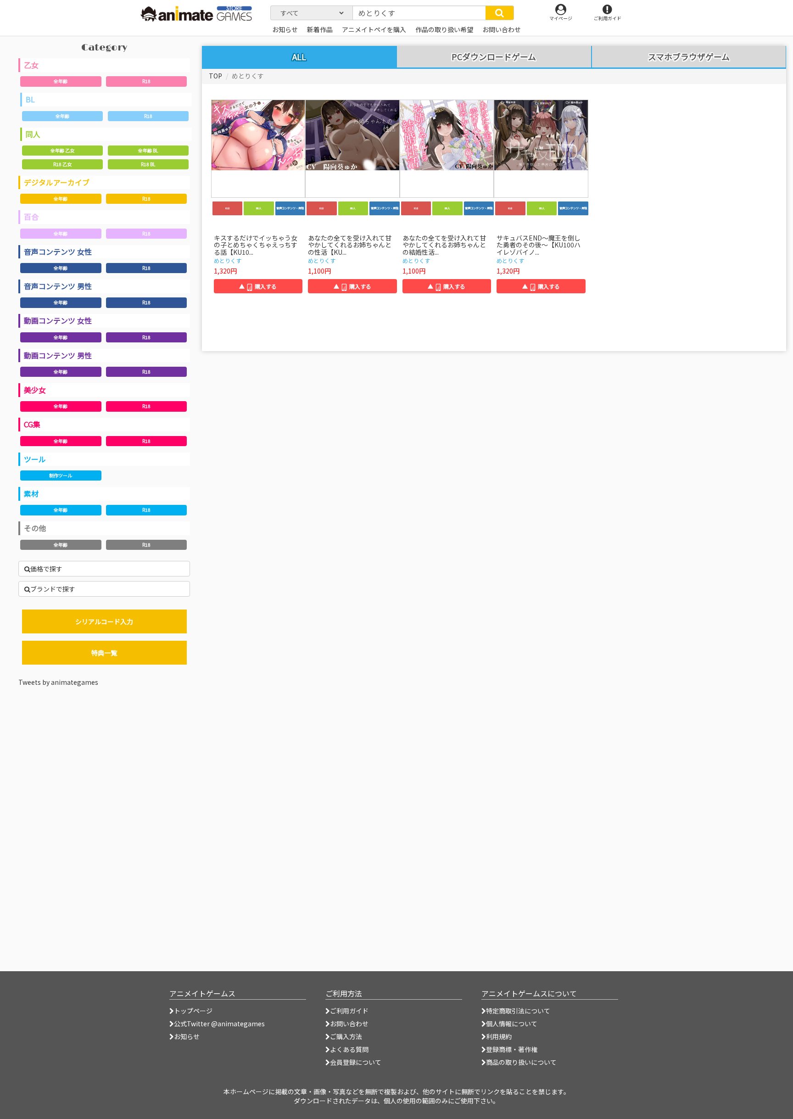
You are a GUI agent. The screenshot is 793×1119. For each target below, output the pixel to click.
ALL (299, 56)
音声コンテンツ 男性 (58, 285)
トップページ (193, 1010)
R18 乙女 (62, 164)
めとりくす (227, 260)
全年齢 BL (148, 150)
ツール (35, 458)
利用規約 (499, 1036)
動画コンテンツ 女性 (58, 320)
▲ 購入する (258, 286)
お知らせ (187, 1036)
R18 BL (148, 164)
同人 (33, 134)
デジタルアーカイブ (56, 182)
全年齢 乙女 (62, 150)
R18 (146, 81)
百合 (31, 216)
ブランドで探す (52, 588)
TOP (215, 75)
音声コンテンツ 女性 (58, 251)
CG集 (32, 424)
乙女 (31, 64)
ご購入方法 (346, 1036)
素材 (31, 493)
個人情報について (511, 1023)
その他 (35, 527)
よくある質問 (349, 1049)
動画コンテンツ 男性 (58, 355)
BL (30, 99)
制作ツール (60, 475)
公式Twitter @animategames (219, 1023)
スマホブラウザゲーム (689, 57)
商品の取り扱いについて (521, 1062)
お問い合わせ (349, 1023)
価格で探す (46, 568)
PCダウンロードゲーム (494, 57)
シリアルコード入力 (104, 621)
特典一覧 (104, 652)
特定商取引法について (518, 1010)
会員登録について (355, 1062)
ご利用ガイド (349, 1010)
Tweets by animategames (58, 682)
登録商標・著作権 (511, 1049)
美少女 (35, 389)
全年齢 (60, 81)
